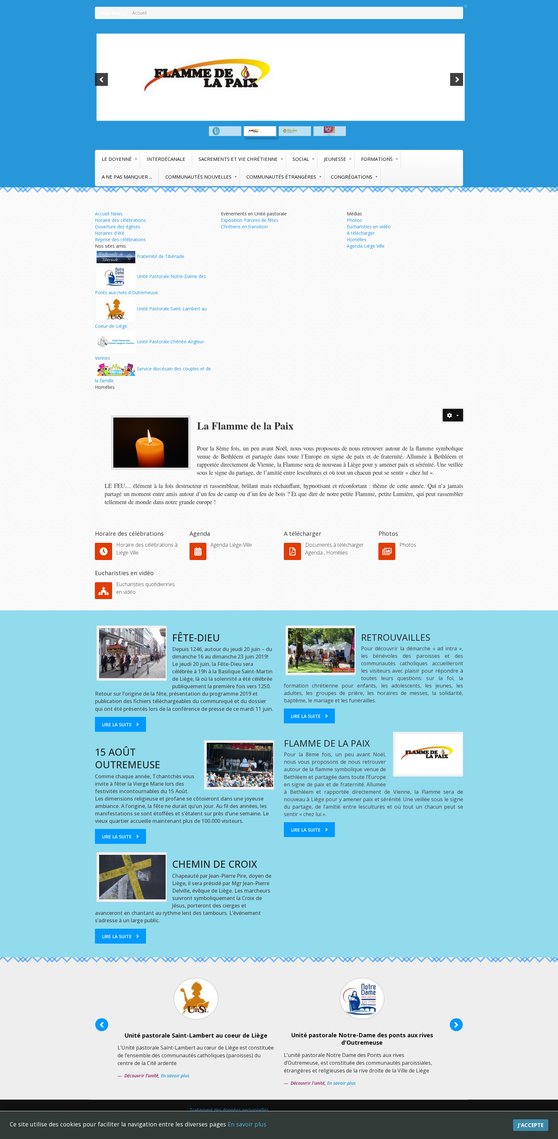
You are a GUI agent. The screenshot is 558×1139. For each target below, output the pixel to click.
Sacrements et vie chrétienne (238, 159)
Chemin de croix (214, 864)
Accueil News (109, 214)
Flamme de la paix (327, 743)
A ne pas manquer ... (127, 176)
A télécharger (361, 233)
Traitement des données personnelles (229, 1110)
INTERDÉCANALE (166, 159)
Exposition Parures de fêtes (249, 220)
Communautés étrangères (281, 176)
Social (301, 159)
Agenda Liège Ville (366, 246)
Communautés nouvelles (198, 176)
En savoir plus (247, 1124)
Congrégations (351, 176)
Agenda (200, 533)
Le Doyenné (117, 159)
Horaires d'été (109, 233)
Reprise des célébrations (120, 239)
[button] (101, 79)
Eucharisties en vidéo (369, 226)
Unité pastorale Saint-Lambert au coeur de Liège (195, 1035)
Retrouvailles (395, 637)
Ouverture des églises (117, 226)
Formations (377, 159)
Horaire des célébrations (120, 220)
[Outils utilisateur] (453, 415)
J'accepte (530, 1125)
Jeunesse (335, 159)
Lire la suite (117, 724)
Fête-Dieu (196, 637)
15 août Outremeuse (127, 758)
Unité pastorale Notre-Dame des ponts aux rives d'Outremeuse (362, 1038)
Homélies (357, 239)
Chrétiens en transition (244, 226)
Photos (354, 220)
